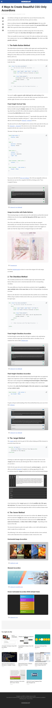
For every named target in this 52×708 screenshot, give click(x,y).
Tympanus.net (13, 265)
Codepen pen (24, 340)
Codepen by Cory (14, 617)
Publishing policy (22, 698)
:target (11, 441)
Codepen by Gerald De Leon (16, 587)
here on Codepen (24, 178)
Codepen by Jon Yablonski (16, 207)
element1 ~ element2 (15, 126)
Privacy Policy (30, 698)
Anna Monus (5, 14)
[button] (3, 18)
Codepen (12, 405)
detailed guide (16, 269)
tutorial (19, 469)
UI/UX (10, 14)
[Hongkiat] (26, 1)
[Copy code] (46, 66)
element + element (27, 120)
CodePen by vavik (14, 563)
